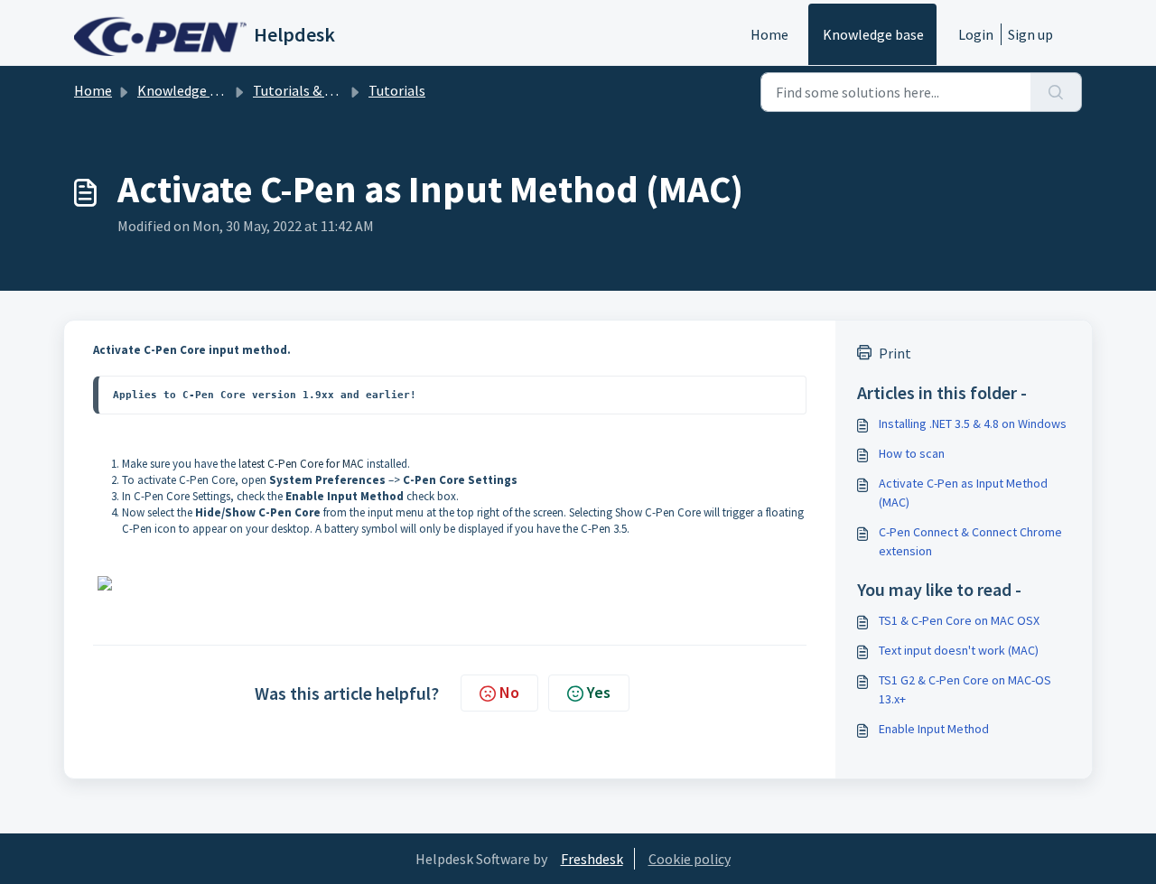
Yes (599, 692)
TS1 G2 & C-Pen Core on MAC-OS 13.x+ (965, 689)
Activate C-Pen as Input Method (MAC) (963, 492)
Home (769, 34)
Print (895, 353)
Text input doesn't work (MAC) (959, 650)
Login (975, 34)
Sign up (1030, 34)
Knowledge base (873, 34)
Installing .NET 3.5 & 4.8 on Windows (973, 423)
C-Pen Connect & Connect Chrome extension (970, 541)
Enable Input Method (934, 729)
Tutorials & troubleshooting (340, 90)
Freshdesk (592, 859)
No (509, 692)
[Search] (1056, 92)
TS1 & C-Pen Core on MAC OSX (959, 620)
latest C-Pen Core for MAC (301, 463)
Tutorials (396, 90)
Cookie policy (689, 859)
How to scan (912, 453)
